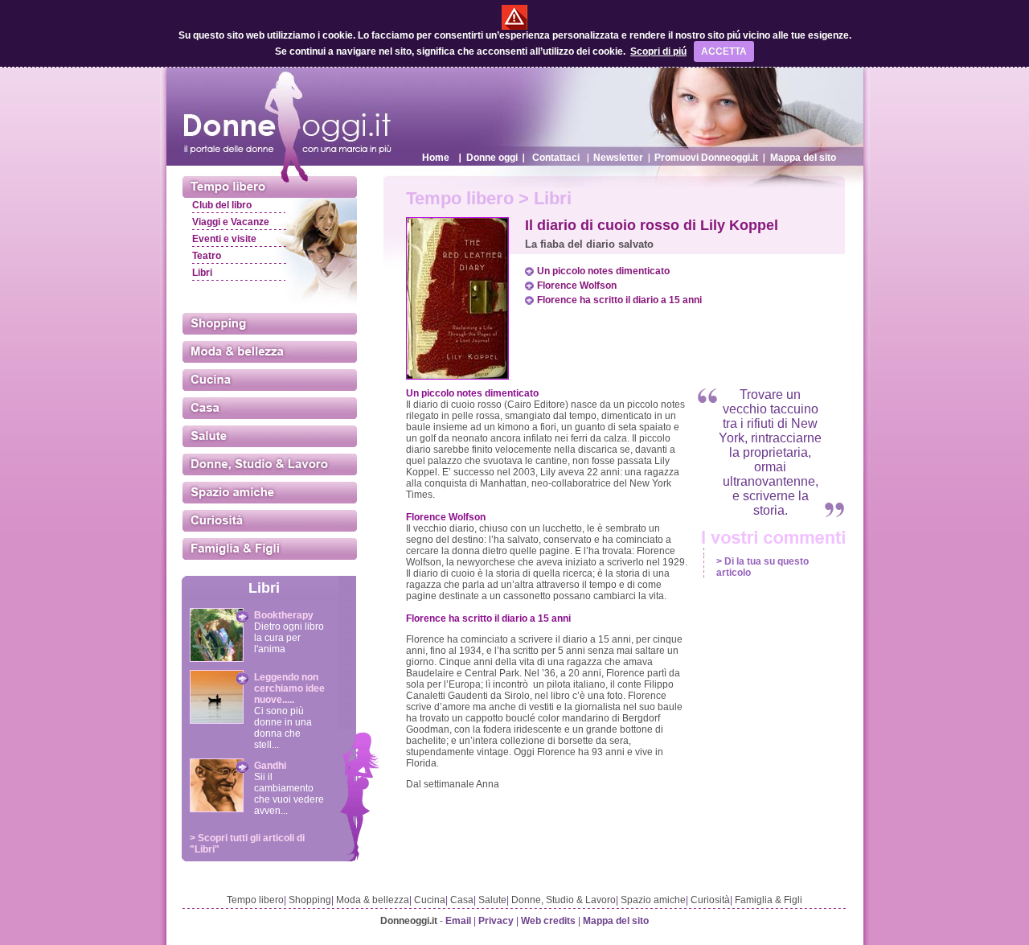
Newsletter (618, 157)
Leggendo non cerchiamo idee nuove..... (289, 688)
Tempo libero (255, 900)
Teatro (206, 255)
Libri (202, 272)
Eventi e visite (224, 238)
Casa (462, 900)
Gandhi (270, 765)
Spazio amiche (653, 900)
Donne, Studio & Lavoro (563, 900)
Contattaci (556, 157)
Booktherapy (284, 615)
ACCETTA (724, 51)
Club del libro (222, 205)
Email (458, 921)
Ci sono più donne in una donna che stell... (283, 727)
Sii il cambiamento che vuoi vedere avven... (289, 793)
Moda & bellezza (372, 900)
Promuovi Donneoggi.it (706, 157)
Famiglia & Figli (768, 900)
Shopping (310, 900)
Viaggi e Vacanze (230, 222)
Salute (492, 900)
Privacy (496, 921)
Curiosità (710, 900)
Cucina (429, 900)
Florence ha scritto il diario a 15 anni (619, 300)
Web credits (548, 921)
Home (435, 157)
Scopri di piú (658, 51)
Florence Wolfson (577, 285)
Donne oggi (492, 157)
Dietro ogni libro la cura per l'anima (289, 638)
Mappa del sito (803, 157)
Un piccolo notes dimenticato (603, 271)
